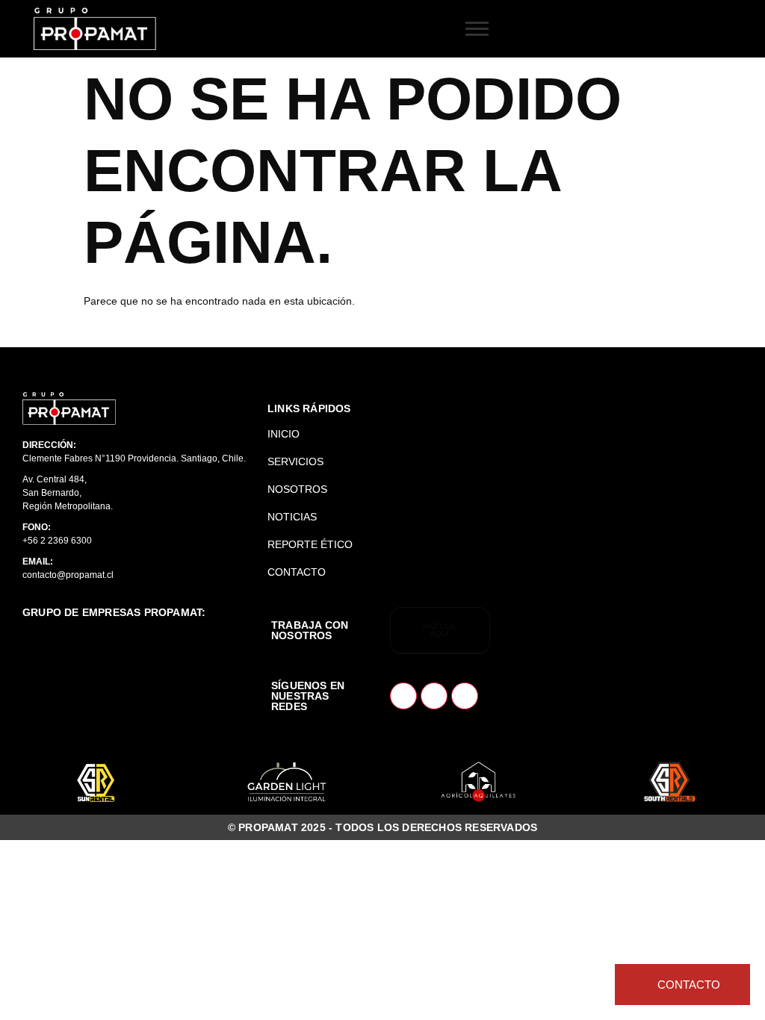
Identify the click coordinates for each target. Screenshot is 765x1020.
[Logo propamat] (69, 408)
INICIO (283, 434)
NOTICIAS (292, 517)
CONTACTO (296, 572)
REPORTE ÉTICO (310, 544)
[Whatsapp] (403, 695)
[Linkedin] (434, 695)
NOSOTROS (297, 489)
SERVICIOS (295, 461)
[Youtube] (464, 695)
